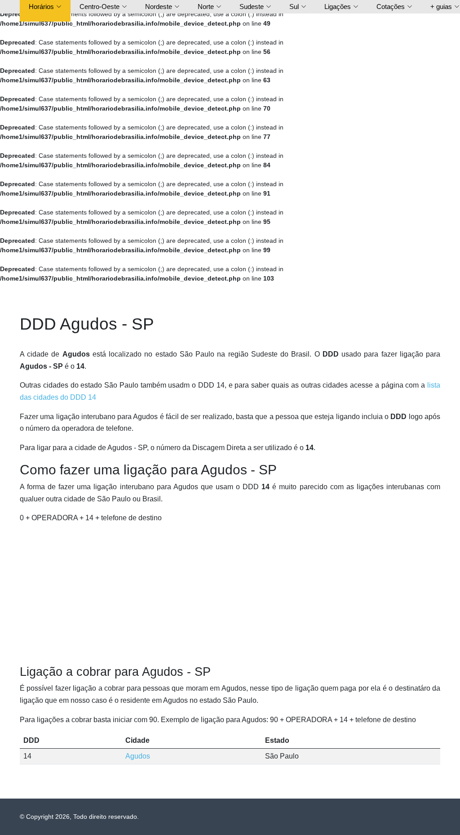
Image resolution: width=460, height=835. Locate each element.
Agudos (137, 756)
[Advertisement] (230, 594)
